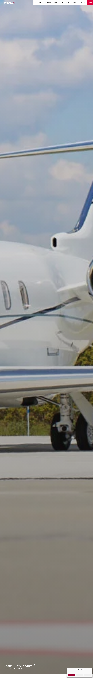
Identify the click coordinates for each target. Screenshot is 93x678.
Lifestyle (80, 2)
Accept (71, 674)
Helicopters (73, 2)
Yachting (67, 2)
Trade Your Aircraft (48, 2)
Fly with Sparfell (38, 2)
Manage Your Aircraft (58, 2)
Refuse (79, 674)
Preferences (87, 674)
